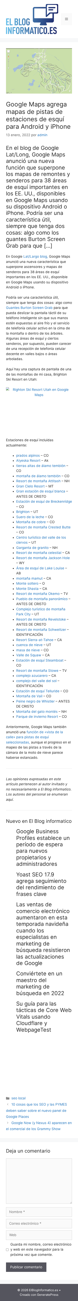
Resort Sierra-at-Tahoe (34, 640)
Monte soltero (27, 583)
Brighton (23, 512)
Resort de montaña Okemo (38, 594)
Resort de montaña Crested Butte (43, 527)
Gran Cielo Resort (30, 486)
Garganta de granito (32, 548)
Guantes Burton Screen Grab (29, 308)
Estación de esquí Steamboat (39, 660)
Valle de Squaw (28, 655)
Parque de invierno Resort (37, 717)
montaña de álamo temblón (38, 476)
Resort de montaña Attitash (38, 481)
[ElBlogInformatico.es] (32, 19)
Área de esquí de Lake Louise (40, 568)
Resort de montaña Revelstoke (41, 619)
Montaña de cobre (31, 522)
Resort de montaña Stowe (37, 671)
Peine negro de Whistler (35, 701)
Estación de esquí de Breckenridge (44, 501)
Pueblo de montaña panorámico (42, 599)
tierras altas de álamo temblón (40, 466)
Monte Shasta (27, 589)
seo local (18, 1098)
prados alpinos (28, 455)
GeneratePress (47, 1295)
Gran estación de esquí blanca (40, 491)
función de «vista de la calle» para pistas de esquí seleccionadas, (34, 737)
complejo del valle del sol (36, 681)
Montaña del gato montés (37, 712)
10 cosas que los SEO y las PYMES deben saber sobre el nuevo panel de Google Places (36, 1110)
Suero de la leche (30, 517)
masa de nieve (28, 650)
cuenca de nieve (29, 645)
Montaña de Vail (29, 696)
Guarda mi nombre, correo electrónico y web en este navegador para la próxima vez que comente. (40, 1249)
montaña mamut (29, 578)
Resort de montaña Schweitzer (41, 630)
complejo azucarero (32, 676)
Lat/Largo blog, (35, 256)
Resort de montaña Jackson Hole (43, 558)
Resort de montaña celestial (38, 553)
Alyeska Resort (28, 461)
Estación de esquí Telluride (37, 691)
